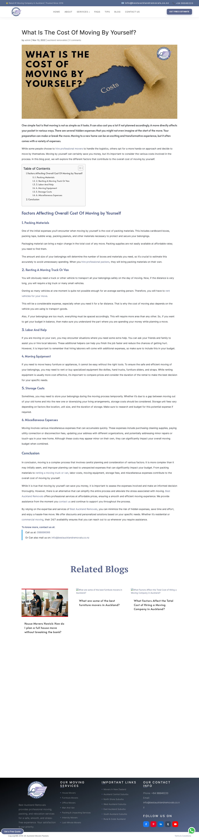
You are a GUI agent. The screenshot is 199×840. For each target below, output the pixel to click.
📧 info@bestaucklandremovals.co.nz (145, 3)
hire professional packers (95, 261)
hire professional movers (69, 148)
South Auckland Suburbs (115, 814)
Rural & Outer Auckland (115, 819)
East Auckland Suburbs (115, 809)
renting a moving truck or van (52, 472)
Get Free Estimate (179, 11)
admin (28, 40)
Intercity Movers (70, 817)
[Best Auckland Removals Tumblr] (168, 824)
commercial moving (32, 519)
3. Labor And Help (45, 184)
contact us (65, 501)
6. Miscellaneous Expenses (49, 195)
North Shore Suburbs (114, 799)
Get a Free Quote (12, 831)
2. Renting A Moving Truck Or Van (52, 180)
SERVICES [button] (83, 11)
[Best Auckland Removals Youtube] (175, 824)
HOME (56, 11)
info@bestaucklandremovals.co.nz (70, 537)
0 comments (75, 40)
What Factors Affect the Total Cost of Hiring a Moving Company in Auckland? (153, 605)
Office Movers (68, 802)
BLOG (117, 11)
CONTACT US (132, 11)
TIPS (107, 11)
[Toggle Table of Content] (79, 168)
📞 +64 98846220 (182, 3)
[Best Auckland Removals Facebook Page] (146, 824)
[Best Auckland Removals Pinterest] (153, 824)
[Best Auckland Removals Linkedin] (161, 824)
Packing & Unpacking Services (76, 812)
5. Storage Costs (44, 191)
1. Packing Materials (44, 177)
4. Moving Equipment (46, 188)
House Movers (69, 793)
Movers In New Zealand (115, 789)
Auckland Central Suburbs (116, 794)
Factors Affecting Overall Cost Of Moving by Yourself (55, 173)
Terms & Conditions (183, 836)
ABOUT (68, 11)
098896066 (43, 532)
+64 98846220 (159, 793)
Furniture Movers (70, 797)
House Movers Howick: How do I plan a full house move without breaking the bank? (44, 628)
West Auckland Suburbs (115, 804)
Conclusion (33, 199)
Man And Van (68, 807)
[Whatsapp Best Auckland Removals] (191, 830)
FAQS (97, 11)
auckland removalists (57, 40)
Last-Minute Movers (71, 822)
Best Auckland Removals (83, 509)
